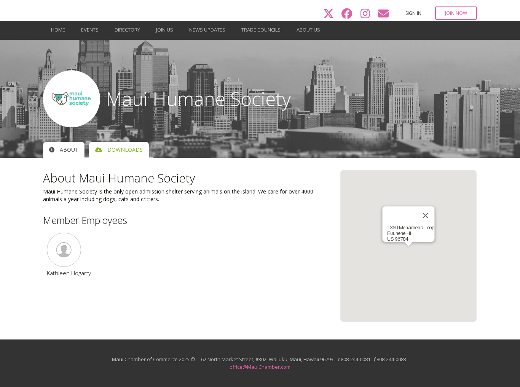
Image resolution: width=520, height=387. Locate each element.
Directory (127, 29)
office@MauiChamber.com (260, 366)
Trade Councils (261, 29)
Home (58, 29)
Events (90, 29)
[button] (69, 250)
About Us (308, 29)
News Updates (207, 29)
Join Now (456, 13)
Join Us (164, 29)
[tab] (64, 150)
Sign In (413, 13)
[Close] (425, 215)
